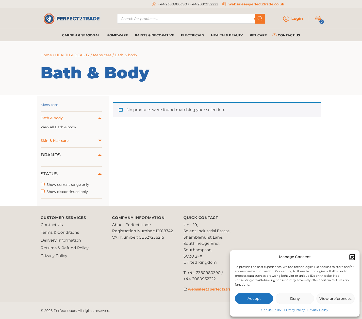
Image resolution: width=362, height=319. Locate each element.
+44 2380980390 (172, 4)
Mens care (102, 55)
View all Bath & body (58, 127)
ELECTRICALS (192, 35)
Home (46, 55)
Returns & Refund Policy (65, 248)
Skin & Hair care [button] (55, 140)
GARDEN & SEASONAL (81, 35)
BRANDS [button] (51, 155)
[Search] (260, 19)
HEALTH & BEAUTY (227, 35)
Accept (254, 298)
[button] (352, 256)
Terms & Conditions (60, 232)
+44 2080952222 (204, 4)
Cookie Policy (271, 310)
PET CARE (258, 35)
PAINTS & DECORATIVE (154, 35)
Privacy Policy (294, 310)
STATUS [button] (49, 173)
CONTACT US (289, 35)
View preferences (335, 298)
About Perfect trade (131, 224)
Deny (295, 298)
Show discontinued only (67, 191)
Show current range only (68, 184)
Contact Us (52, 224)
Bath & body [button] (52, 118)
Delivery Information (61, 240)
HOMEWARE (117, 35)
